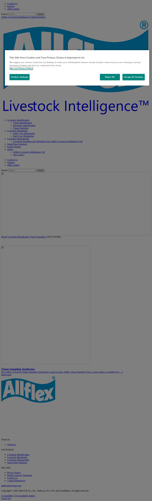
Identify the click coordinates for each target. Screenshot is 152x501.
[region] (77, 68)
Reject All (110, 77)
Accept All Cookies (133, 77)
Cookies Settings (19, 77)
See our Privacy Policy (21, 68)
